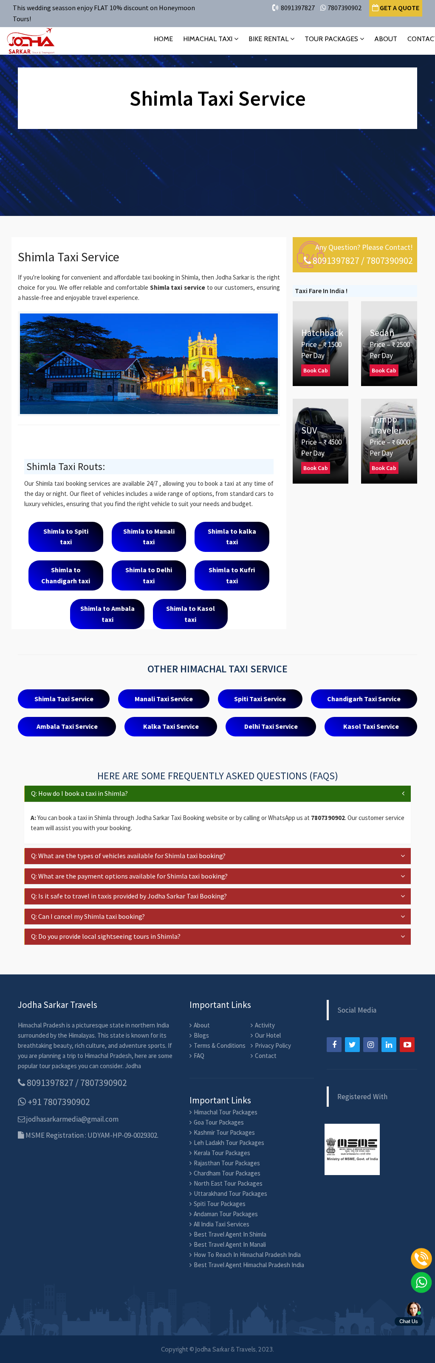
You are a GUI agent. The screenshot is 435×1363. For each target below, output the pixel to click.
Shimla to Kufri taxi (232, 575)
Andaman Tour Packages (226, 1214)
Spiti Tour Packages (220, 1204)
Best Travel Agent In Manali (230, 1244)
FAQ (199, 1056)
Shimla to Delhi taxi (148, 575)
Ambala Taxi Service (67, 726)
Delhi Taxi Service (271, 726)
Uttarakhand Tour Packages (230, 1193)
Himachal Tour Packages (225, 1112)
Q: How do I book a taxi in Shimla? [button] (79, 793)
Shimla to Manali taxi (149, 536)
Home (163, 39)
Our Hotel (268, 1035)
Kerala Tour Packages (222, 1153)
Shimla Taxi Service (63, 698)
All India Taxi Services (221, 1224)
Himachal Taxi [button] (208, 39)
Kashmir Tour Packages (224, 1132)
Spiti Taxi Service (260, 698)
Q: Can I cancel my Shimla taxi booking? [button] (88, 916)
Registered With (362, 1096)
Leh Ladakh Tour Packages (229, 1143)
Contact (266, 1056)
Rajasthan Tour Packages (227, 1163)
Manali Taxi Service (164, 698)
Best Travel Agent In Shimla (230, 1234)
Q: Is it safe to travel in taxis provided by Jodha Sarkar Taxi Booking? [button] (129, 896)
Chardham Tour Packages (227, 1173)
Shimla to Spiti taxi (65, 536)
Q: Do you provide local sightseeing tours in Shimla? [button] (106, 936)
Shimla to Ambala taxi (107, 614)
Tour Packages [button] (332, 39)
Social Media (356, 1010)
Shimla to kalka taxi (232, 536)
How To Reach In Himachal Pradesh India (247, 1255)
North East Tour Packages (228, 1183)
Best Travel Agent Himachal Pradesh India (249, 1265)
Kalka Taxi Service (171, 726)
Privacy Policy (273, 1045)
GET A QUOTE (399, 7)
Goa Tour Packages (219, 1122)
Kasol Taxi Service (371, 726)
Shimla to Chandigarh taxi (65, 575)
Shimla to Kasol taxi (190, 614)
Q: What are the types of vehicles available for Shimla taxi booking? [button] (128, 855)
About (385, 39)
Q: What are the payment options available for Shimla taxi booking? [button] (129, 876)
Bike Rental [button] (269, 39)
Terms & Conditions (220, 1045)
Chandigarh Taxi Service (364, 698)
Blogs (201, 1035)
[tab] (217, 794)
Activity (265, 1025)
